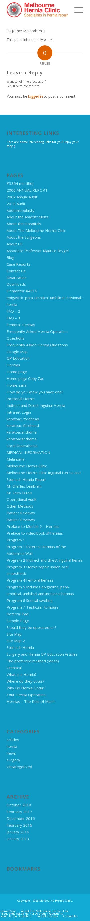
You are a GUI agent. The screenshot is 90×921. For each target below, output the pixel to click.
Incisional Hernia (21, 398)
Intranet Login (19, 412)
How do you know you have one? (35, 391)
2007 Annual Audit (22, 196)
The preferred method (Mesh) (33, 660)
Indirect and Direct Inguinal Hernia (36, 405)
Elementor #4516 (22, 290)
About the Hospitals (24, 223)
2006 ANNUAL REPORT (27, 190)
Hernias (13, 364)
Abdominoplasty (20, 210)
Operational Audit (22, 499)
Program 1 (16, 539)
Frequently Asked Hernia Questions (37, 344)
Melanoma (15, 459)
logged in (35, 96)
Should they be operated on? (31, 627)
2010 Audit (16, 203)
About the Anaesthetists (28, 216)
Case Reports (18, 264)
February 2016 (19, 825)
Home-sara (16, 385)
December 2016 (21, 818)
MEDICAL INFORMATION (28, 452)
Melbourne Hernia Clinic (27, 465)
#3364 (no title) (20, 183)
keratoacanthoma (22, 432)
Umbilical (14, 667)
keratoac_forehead (23, 418)
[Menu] (76, 10)
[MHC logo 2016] (37, 10)
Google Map (17, 351)
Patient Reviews (21, 512)
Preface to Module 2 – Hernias (33, 526)
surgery (13, 759)
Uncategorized (19, 766)
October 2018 (19, 804)
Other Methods (20, 506)
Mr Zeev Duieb (19, 492)
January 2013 (18, 838)
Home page (17, 371)
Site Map (14, 634)
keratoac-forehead (23, 425)
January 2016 (18, 831)
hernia (12, 746)
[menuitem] (76, 10)
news (11, 753)
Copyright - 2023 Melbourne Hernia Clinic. (45, 900)
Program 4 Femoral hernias (30, 580)
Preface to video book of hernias (35, 533)
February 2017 (19, 811)
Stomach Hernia (20, 647)
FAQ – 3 (13, 317)
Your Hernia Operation (26, 694)
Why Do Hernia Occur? (26, 687)
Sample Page (18, 620)
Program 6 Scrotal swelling (30, 600)
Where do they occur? (25, 681)
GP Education (18, 358)
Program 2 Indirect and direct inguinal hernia (45, 560)
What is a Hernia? (22, 674)
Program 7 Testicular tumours (33, 607)
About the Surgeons (24, 237)
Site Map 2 (16, 640)
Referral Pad (17, 613)
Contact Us (16, 270)
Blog (10, 257)
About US (15, 243)
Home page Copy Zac (25, 378)
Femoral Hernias (21, 324)
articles (13, 739)
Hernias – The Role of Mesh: (31, 701)
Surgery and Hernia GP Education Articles (42, 654)
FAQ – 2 (13, 311)
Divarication (17, 277)
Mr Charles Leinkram (24, 486)
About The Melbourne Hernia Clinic (36, 230)
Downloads (16, 284)
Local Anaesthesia (22, 445)
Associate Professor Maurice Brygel (38, 250)
